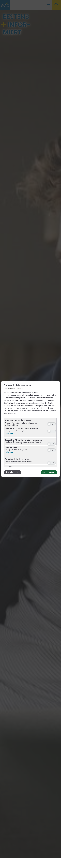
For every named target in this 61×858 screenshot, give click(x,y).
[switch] (51, 423)
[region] (30, 442)
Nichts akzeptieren (12, 472)
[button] (49, 424)
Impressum (8, 388)
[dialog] (30, 429)
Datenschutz (18, 388)
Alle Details (10, 433)
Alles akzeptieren (49, 472)
